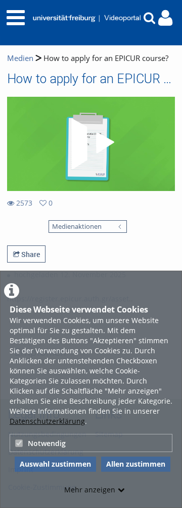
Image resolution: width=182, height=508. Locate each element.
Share (30, 254)
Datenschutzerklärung (47, 421)
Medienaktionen (77, 226)
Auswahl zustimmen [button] (55, 464)
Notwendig (47, 443)
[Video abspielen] (91, 144)
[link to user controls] (165, 18)
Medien (20, 58)
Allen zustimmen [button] (135, 464)
